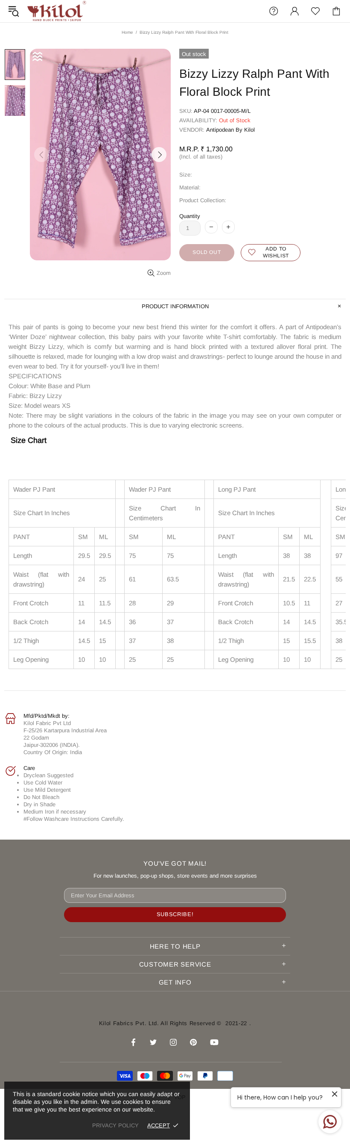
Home (127, 32)
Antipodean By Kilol (230, 130)
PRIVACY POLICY (115, 1125)
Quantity (189, 216)
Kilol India (56, 11)
